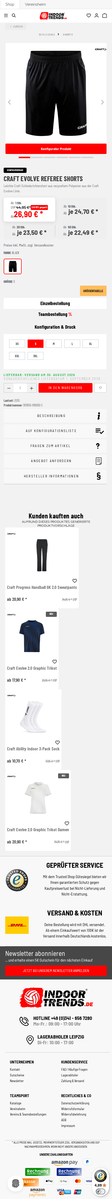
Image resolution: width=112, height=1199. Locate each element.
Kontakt (15, 1069)
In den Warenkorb (65, 388)
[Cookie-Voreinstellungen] (15, 1183)
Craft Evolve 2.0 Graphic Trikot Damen (38, 829)
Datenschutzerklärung (75, 1103)
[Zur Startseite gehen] (53, 15)
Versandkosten (80, 1142)
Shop (9, 4)
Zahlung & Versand (72, 1081)
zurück (18, 26)
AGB (63, 1120)
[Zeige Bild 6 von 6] (87, 157)
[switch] (100, 1191)
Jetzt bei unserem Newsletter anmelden (56, 970)
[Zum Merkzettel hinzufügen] (100, 388)
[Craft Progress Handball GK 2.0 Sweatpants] (42, 555)
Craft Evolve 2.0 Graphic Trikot (32, 668)
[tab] (55, 327)
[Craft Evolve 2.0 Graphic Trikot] (32, 636)
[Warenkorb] (105, 16)
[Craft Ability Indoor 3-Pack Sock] (33, 717)
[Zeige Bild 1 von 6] (24, 157)
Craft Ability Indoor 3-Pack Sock (33, 748)
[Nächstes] (103, 101)
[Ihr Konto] (97, 16)
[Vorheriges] (9, 101)
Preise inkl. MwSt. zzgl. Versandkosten (28, 245)
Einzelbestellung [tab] (55, 303)
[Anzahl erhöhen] (32, 388)
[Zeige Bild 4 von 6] (62, 157)
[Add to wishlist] (74, 580)
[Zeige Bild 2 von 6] (37, 157)
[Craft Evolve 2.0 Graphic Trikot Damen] (38, 798)
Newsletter (17, 1081)
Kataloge (15, 1103)
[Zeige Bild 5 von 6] (75, 157)
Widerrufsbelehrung (73, 1114)
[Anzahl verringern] (9, 388)
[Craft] (101, 49)
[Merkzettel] (89, 16)
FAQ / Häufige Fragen (74, 1069)
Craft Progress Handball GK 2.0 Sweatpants (42, 587)
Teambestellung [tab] (55, 314)
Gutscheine (17, 1075)
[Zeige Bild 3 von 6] (49, 157)
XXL (17, 356)
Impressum (68, 1125)
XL (90, 343)
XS (17, 343)
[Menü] (7, 16)
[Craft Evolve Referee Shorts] (56, 93)
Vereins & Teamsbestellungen (28, 1114)
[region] (56, 101)
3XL (35, 356)
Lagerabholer (69, 1075)
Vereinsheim (35, 4)
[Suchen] (15, 16)
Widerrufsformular (72, 1109)
